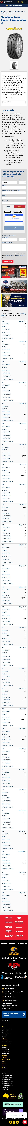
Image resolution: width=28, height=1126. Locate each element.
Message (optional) (7, 242)
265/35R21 (22, 831)
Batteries (4, 1047)
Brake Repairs (5, 1053)
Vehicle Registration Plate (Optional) (9, 236)
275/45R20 (22, 769)
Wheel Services (6, 1051)
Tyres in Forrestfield (7, 1075)
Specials (4, 1055)
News (4, 1064)
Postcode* (5, 201)
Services (4, 1045)
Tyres (3, 1027)
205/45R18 (22, 362)
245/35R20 (22, 709)
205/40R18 (22, 341)
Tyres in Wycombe (7, 1083)
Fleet (3, 1061)
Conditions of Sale (21, 1118)
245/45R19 (22, 607)
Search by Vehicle (7, 1029)
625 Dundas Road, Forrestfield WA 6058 (14, 993)
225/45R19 (22, 504)
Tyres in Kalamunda (7, 1077)
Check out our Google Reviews (11, 1014)
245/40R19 (22, 587)
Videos (4, 1066)
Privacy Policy (10, 255)
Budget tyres (5, 1087)
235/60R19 (22, 566)
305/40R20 (22, 789)
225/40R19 (22, 485)
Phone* (11, 190)
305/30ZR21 (22, 852)
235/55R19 (22, 545)
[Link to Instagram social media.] (14, 1122)
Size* (3, 180)
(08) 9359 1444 (10, 997)
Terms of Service (20, 255)
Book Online (6, 1059)
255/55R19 (22, 647)
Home (4, 11)
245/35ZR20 (22, 688)
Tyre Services (5, 1049)
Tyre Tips (4, 1037)
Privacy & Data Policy (11, 1118)
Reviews (4, 1068)
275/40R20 (22, 749)
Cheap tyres (5, 1089)
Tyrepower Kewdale (15, 5)
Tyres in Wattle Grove (7, 1081)
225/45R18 (22, 403)
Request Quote (8, 261)
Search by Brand (6, 1033)
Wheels (4, 1039)
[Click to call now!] (18, 2)
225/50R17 (22, 321)
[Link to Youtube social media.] (17, 1122)
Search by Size (6, 1031)
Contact (4, 1057)
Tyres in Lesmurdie (6, 1079)
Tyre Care (4, 1035)
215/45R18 (22, 382)
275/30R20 (22, 729)
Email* (4, 195)
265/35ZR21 (22, 810)
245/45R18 (22, 444)
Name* (4, 185)
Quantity (21, 180)
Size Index (4, 1073)
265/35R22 (22, 872)
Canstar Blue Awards (7, 1085)
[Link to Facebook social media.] (10, 1122)
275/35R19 (22, 668)
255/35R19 (22, 627)
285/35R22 (22, 893)
